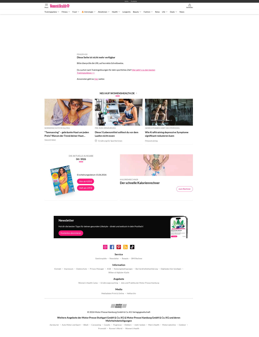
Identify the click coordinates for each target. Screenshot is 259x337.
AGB (109, 269)
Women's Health (132, 328)
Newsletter (114, 258)
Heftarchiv (131, 293)
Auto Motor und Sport (71, 325)
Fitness (65, 12)
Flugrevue (117, 325)
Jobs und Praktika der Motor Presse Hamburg (140, 283)
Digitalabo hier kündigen (171, 269)
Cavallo (107, 325)
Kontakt (57, 269)
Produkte (134, 1)
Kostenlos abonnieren (71, 233)
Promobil (102, 328)
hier (96, 79)
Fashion (147, 12)
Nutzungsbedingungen (123, 269)
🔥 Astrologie (87, 12)
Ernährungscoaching (109, 283)
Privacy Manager (97, 269)
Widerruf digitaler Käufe (118, 272)
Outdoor (182, 325)
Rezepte (125, 258)
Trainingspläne (51, 12)
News (182, 12)
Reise (157, 12)
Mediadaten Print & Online (112, 293)
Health (115, 12)
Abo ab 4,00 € (85, 181)
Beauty (136, 12)
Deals (172, 12)
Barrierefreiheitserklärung (147, 269)
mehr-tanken (139, 325)
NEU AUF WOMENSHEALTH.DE (117, 93)
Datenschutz (81, 269)
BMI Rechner (136, 258)
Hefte (126, 1)
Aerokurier (54, 325)
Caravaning (96, 325)
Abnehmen (102, 12)
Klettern (128, 325)
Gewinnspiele (101, 258)
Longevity (126, 12)
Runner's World (115, 328)
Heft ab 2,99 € (85, 188)
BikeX (86, 325)
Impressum (68, 269)
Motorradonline (169, 325)
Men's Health (153, 325)
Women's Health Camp (88, 283)
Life (163, 12)
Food (74, 12)
